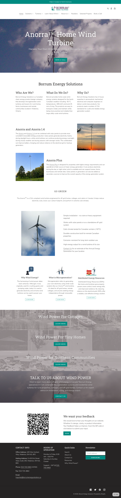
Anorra (21, 133)
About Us (68, 455)
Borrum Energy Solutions (86, 494)
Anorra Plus (53, 165)
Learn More (30, 299)
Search (67, 452)
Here (67, 433)
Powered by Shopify (99, 494)
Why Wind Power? (71, 463)
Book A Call (60, 60)
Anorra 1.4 (30, 133)
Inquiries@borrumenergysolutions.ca (28, 477)
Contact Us (67, 248)
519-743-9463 (26, 467)
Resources (68, 460)
